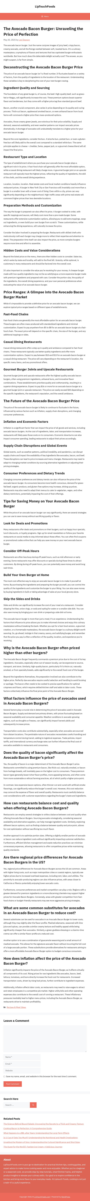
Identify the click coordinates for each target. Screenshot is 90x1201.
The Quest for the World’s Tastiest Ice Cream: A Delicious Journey (33, 1147)
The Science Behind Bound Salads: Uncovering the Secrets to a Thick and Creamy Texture (44, 1124)
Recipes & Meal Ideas (16, 1007)
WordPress (65, 1197)
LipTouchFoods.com (42, 1197)
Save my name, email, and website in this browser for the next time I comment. (41, 1076)
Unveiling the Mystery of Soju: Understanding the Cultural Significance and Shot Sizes (42, 1142)
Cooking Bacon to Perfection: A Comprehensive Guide (28, 1128)
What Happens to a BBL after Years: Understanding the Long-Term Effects (36, 1133)
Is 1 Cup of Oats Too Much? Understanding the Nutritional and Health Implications (41, 1137)
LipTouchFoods (45, 6)
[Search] (33, 1105)
